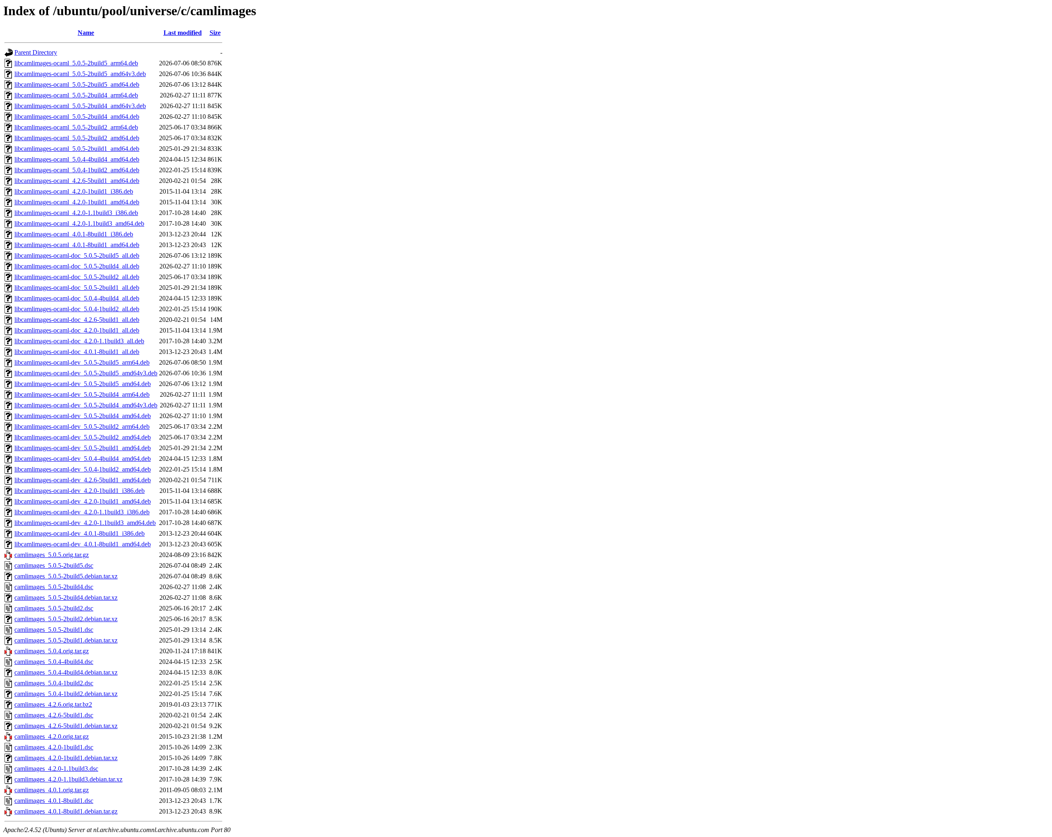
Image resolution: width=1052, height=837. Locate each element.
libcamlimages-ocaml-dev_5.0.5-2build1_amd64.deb (82, 447)
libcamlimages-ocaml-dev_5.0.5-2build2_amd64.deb (82, 437)
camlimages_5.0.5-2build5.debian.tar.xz (66, 576)
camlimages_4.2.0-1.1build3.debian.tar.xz (68, 779)
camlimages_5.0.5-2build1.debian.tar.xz (66, 640)
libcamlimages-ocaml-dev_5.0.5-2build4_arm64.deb (82, 394)
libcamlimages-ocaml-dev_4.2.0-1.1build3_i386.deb (82, 512)
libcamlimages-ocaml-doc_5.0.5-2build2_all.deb (76, 276)
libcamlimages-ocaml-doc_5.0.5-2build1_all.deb (76, 287)
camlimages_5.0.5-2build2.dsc (53, 608)
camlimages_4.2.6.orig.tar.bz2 (53, 704)
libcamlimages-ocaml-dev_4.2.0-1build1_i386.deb (79, 490)
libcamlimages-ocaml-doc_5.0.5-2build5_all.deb (76, 255)
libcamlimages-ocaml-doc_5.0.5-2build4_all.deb (76, 266)
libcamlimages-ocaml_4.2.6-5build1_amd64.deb (76, 180)
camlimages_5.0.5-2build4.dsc (53, 586)
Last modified (183, 32)
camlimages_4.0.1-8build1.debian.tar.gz (66, 811)
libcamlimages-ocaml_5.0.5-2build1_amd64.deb (76, 148)
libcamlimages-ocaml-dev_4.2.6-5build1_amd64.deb (82, 479)
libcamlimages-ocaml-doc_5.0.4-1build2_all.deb (76, 308)
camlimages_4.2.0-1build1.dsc (53, 747)
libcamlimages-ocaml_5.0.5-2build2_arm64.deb (76, 127)
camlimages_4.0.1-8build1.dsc (53, 800)
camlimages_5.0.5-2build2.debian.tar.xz (66, 618)
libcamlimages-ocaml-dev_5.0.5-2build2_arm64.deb (82, 426)
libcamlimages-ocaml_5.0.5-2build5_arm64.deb (76, 63)
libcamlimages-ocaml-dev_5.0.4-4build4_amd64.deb (82, 458)
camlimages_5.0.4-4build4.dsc (53, 661)
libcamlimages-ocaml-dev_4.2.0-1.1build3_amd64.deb (85, 522)
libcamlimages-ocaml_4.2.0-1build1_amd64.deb (76, 202)
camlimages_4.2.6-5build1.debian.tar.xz (66, 725)
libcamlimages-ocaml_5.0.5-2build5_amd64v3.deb (80, 73)
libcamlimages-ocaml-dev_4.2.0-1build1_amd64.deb (82, 501)
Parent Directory (35, 52)
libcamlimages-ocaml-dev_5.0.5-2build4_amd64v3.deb (85, 405)
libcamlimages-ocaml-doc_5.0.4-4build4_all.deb (76, 298)
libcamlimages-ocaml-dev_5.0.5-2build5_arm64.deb (82, 362)
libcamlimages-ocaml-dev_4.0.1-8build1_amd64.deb (82, 544)
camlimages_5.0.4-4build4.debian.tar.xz (66, 672)
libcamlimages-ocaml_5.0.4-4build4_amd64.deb (76, 159)
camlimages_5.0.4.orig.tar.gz (51, 650)
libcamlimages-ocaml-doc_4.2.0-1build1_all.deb (76, 330)
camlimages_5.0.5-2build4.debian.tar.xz (66, 597)
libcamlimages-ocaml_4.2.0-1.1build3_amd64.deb (79, 223)
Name (86, 32)
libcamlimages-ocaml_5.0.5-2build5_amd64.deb (76, 84)
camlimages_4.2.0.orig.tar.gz (51, 736)
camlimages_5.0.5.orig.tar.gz (51, 554)
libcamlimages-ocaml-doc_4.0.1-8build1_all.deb (76, 351)
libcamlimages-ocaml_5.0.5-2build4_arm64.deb (76, 95)
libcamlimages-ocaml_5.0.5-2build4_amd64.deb (76, 116)
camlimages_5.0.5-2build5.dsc (53, 565)
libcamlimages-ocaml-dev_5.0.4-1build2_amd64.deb (82, 469)
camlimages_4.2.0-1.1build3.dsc (56, 768)
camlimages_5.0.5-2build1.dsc (53, 629)
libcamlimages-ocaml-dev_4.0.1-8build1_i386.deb (79, 533)
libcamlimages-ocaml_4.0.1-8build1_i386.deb (73, 234)
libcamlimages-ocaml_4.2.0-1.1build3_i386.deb (76, 212)
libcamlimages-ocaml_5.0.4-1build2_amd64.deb (76, 169)
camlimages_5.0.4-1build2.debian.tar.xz (66, 693)
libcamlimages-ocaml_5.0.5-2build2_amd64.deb (76, 137)
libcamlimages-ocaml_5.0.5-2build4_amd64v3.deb (80, 105)
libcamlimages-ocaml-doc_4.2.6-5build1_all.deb (76, 319)
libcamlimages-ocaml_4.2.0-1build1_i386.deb (73, 191)
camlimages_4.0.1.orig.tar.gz (51, 789)
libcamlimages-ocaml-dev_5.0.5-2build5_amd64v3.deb (85, 373)
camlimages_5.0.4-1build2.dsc (53, 683)
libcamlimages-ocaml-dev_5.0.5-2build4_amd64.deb (82, 415)
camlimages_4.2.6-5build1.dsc (53, 715)
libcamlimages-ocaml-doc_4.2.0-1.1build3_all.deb (79, 341)
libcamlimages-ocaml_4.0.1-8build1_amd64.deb (76, 244)
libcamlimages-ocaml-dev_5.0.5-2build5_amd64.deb (82, 383)
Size (215, 32)
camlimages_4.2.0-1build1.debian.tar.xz (66, 757)
